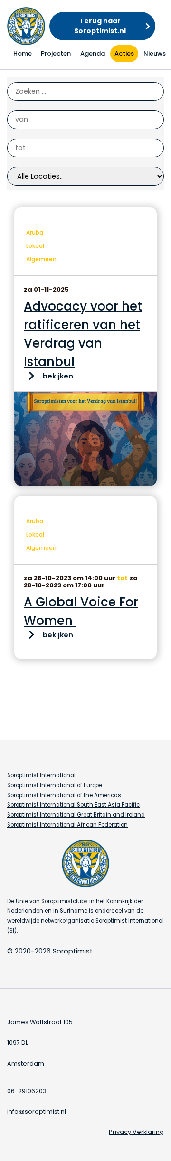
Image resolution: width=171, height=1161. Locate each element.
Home (22, 53)
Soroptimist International (41, 775)
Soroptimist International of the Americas (64, 795)
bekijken (58, 376)
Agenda (92, 53)
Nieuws (154, 53)
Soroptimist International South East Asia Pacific (73, 805)
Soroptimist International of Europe (54, 785)
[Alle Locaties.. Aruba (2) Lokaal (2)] (85, 176)
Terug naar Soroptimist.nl (100, 26)
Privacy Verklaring (136, 1132)
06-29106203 (27, 1091)
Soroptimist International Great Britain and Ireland (76, 815)
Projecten (56, 53)
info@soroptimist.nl (36, 1111)
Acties (124, 53)
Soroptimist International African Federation (67, 825)
